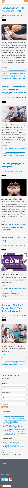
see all (3, 450)
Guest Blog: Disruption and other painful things (15, 431)
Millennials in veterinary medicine (13, 78)
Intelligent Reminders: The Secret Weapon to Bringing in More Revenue (14, 89)
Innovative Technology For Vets (14, 73)
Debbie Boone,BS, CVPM (12, 171)
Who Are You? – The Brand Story (12, 425)
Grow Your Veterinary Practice (13, 227)
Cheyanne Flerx (10, 15)
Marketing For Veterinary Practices (13, 446)
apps (24, 78)
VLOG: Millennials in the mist (11, 422)
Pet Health (4, 364)
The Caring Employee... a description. (13, 423)
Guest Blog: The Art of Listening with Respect (15, 418)
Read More (4, 67)
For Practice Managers (18, 76)
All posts (2, 369)
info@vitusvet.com (8, 467)
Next (5, 369)
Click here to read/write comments (17, 70)
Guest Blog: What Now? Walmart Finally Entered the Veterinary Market (12, 308)
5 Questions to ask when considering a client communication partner (15, 434)
